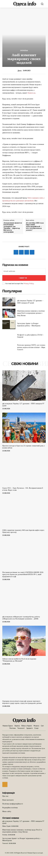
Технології (5, 843)
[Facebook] (16, 252)
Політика (4, 835)
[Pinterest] (26, 252)
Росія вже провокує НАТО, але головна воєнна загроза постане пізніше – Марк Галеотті (31, 347)
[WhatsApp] (32, 252)
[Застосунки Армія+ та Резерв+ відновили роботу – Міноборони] (8, 324)
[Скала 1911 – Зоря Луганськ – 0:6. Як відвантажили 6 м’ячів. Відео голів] (24, 470)
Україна (24, 50)
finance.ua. (32, 93)
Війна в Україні (6, 826)
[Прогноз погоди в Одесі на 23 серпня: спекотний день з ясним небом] (24, 428)
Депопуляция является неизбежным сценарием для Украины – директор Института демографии (12, 227)
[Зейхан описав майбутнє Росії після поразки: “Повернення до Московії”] (24, 641)
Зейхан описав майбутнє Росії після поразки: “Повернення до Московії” (19, 660)
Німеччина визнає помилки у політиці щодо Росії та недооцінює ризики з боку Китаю (31, 313)
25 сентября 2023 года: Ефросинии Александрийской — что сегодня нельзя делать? (35, 226)
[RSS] (4, 784)
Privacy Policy (29, 283)
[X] (21, 252)
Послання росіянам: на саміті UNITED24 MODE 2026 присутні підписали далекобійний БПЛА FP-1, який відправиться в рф (22, 574)
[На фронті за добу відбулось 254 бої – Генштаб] (8, 335)
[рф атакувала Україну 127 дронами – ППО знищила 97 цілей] (8, 301)
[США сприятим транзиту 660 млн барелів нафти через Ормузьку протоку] (24, 512)
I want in (23, 278)
